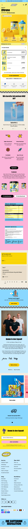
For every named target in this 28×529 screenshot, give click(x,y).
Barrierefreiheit (17, 489)
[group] (14, 254)
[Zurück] (2, 128)
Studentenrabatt (5, 472)
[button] (4, 12)
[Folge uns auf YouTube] (11, 502)
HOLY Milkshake (4, 487)
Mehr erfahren (14, 365)
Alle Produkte (4, 493)
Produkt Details (5, 47)
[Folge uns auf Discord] (8, 502)
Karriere (16, 470)
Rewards (16, 466)
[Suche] (23, 4)
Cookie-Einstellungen (18, 491)
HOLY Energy (4, 480)
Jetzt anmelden (14, 442)
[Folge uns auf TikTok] (14, 502)
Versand (3, 468)
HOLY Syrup (4, 489)
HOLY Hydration (4, 485)
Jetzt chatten (14, 303)
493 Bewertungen (11, 12)
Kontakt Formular (5, 466)
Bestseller (3, 478)
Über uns (16, 462)
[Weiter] (25, 128)
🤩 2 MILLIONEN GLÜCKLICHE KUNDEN (14, 1)
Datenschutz (17, 487)
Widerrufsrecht (17, 483)
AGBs (15, 480)
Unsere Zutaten (17, 464)
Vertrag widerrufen (18, 485)
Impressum (16, 478)
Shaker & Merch (4, 491)
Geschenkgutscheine (5, 495)
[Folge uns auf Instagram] (5, 502)
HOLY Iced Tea (4, 483)
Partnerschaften (17, 468)
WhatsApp (3, 464)
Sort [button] (3, 260)
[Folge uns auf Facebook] (2, 502)
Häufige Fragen (4, 462)
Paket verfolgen (4, 470)
